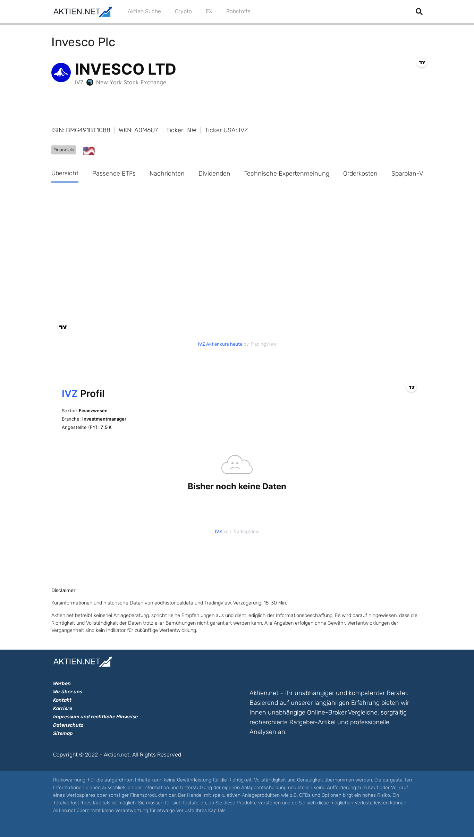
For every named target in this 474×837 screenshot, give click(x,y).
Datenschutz (68, 725)
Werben (62, 683)
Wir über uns (67, 692)
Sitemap (63, 733)
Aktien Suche (144, 11)
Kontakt (62, 700)
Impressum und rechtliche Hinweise (95, 717)
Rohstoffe (238, 11)
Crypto (183, 11)
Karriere (62, 708)
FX (209, 11)
